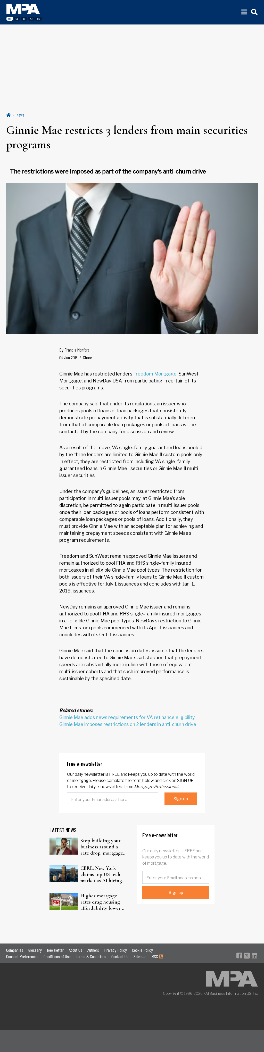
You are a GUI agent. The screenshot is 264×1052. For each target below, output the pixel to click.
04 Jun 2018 (68, 357)
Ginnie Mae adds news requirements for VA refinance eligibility (127, 717)
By (74, 350)
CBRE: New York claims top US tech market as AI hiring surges (101, 874)
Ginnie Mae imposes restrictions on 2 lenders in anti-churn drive (127, 724)
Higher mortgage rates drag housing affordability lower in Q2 (103, 902)
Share (87, 357)
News (20, 114)
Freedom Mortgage (155, 374)
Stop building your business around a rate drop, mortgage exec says (101, 847)
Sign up (181, 798)
